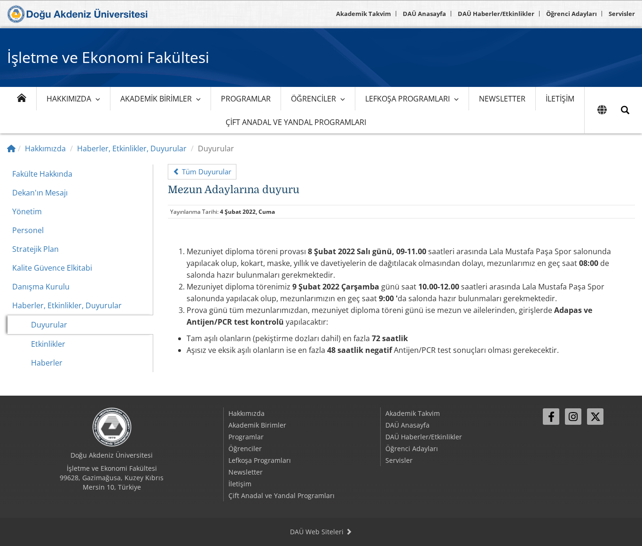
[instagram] (573, 416)
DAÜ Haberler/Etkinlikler (496, 13)
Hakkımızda (69, 99)
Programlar (246, 99)
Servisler (622, 13)
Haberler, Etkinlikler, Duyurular (132, 148)
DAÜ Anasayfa (424, 13)
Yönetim (27, 211)
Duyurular (49, 325)
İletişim (560, 99)
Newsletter (502, 99)
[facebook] (551, 416)
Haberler (47, 363)
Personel (28, 230)
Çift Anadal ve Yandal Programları (296, 122)
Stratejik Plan (35, 249)
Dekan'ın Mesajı (40, 192)
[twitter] (595, 416)
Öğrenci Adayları (571, 13)
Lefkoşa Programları (407, 99)
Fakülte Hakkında (42, 174)
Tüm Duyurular (205, 171)
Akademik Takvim (363, 13)
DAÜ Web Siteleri (317, 531)
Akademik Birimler (156, 99)
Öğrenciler (313, 99)
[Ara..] (625, 110)
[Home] (11, 148)
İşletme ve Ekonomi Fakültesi (108, 57)
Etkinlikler (48, 344)
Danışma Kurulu (41, 286)
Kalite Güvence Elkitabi (52, 268)
